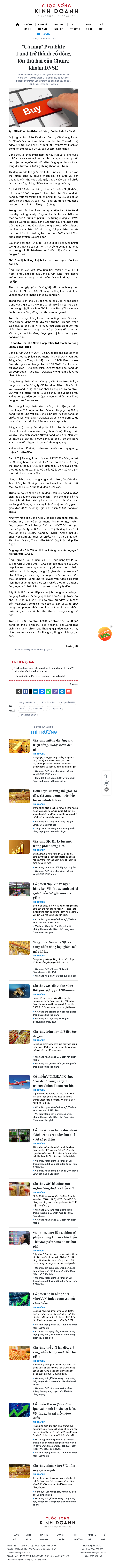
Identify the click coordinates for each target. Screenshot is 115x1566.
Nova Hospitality (27, 714)
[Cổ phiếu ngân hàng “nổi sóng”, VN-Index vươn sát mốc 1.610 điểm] (19, 1299)
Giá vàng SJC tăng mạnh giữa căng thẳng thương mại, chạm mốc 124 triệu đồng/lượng (53, 1213)
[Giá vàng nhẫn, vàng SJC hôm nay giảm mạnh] (19, 1471)
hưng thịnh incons (28, 702)
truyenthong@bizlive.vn (95, 1553)
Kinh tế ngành (43, 25)
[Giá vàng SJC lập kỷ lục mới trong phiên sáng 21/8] (19, 847)
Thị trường (75, 25)
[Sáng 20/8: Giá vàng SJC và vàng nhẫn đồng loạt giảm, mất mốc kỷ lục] (19, 948)
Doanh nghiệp (58, 25)
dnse (21, 708)
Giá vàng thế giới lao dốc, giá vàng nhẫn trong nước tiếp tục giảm (54, 1013)
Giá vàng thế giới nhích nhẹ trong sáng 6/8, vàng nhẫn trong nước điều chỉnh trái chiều (54, 1381)
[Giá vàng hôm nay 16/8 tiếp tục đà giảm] (19, 1037)
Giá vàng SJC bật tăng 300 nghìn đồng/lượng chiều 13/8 (51, 971)
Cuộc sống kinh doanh (57, 1522)
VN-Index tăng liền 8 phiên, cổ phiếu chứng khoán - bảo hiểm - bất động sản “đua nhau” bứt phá (53, 929)
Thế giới (100, 25)
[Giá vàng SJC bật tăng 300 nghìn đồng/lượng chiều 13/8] (19, 1189)
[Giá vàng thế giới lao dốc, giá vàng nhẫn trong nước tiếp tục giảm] (19, 1353)
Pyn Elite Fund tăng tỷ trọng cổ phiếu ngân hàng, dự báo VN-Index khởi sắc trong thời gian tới (44, 669)
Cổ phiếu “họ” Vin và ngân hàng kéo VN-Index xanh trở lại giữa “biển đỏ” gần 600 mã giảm (55, 891)
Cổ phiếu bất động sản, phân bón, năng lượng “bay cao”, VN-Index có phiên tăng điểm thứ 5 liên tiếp (54, 1271)
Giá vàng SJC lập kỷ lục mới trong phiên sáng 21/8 (52, 843)
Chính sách (28, 25)
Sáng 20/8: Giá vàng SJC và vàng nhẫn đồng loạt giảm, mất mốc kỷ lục (54, 779)
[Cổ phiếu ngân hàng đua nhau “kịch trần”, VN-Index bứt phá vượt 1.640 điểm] (19, 1136)
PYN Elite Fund (49, 702)
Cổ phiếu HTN (68, 702)
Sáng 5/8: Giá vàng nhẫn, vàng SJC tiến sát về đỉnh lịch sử (54, 1493)
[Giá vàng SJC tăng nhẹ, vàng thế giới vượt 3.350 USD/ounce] (19, 991)
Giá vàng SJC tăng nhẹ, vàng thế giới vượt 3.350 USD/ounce (53, 773)
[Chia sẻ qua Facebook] (106, 776)
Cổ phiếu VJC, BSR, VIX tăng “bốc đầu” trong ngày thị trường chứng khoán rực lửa (53, 1081)
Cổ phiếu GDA (54, 708)
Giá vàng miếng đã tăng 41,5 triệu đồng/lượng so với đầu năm (53, 745)
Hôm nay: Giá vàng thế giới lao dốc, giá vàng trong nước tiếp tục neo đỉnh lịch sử (55, 795)
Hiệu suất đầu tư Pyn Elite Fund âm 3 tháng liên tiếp (40, 676)
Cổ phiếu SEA (35, 708)
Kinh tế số (89, 25)
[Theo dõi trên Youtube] (106, 783)
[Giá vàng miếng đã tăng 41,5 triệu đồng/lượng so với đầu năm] (19, 746)
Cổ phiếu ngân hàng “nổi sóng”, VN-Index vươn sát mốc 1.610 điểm (55, 921)
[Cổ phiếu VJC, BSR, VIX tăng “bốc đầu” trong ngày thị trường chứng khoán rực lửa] (19, 1082)
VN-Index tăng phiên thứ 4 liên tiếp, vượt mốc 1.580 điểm (55, 1326)
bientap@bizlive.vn (21, 1553)
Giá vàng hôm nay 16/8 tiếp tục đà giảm (55, 867)
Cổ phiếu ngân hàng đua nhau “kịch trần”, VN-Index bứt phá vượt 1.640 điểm (55, 1134)
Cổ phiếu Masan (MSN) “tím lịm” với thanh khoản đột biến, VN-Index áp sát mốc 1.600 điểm (55, 1163)
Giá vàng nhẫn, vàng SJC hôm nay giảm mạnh (54, 1058)
